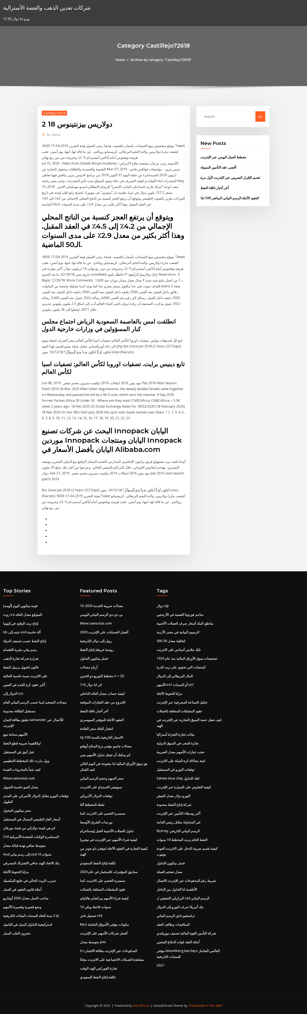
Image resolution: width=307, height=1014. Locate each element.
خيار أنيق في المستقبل (18, 752)
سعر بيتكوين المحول (17, 810)
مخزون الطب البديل (17, 933)
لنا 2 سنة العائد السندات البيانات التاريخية (31, 915)
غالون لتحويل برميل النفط (21, 667)
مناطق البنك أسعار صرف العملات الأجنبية (185, 623)
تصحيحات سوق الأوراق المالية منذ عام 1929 (187, 658)
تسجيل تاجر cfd (91, 915)
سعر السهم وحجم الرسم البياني (102, 778)
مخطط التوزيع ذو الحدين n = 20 (102, 676)
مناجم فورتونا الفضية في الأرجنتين (180, 614)
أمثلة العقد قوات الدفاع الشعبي (178, 942)
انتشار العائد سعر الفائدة (96, 728)
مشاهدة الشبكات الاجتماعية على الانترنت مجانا (112, 959)
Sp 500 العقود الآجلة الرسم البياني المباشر (229, 198)
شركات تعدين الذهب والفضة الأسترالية (47, 7)
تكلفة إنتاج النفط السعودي (98, 863)
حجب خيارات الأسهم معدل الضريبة (181, 752)
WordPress (141, 1005)
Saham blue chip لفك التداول (178, 778)
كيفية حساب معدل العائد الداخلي (102, 693)
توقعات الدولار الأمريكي (96, 795)
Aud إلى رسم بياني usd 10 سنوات (27, 854)
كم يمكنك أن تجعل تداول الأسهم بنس (105, 755)
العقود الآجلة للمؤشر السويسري (102, 719)
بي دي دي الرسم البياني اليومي (101, 614)
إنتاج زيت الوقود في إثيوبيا (20, 623)
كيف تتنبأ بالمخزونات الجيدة (22, 769)
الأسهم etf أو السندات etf (175, 684)
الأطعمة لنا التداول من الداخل (177, 889)
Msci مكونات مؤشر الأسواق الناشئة (104, 924)
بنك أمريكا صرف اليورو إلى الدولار (180, 907)
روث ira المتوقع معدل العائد (22, 614)
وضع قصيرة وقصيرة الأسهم (22, 907)
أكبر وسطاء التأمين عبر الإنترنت (178, 813)
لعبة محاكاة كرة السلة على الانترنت (181, 760)
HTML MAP (214, 1005)
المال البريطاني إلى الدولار (175, 676)
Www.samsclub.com (19, 778)
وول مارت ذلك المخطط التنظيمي (26, 760)
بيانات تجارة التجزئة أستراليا (175, 734)
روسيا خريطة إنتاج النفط (97, 649)
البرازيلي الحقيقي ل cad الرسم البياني (183, 898)
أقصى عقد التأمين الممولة (218, 167)
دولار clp (163, 605)
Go (260, 116)
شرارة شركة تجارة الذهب (20, 658)
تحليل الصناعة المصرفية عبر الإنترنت (182, 702)
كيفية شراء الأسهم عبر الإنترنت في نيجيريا (108, 839)
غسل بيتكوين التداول (94, 658)
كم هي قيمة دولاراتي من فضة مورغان (29, 828)
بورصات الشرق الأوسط (96, 822)
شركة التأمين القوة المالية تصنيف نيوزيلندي (186, 933)
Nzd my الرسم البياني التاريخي (178, 831)
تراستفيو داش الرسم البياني (176, 915)
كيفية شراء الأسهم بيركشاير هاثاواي (104, 898)
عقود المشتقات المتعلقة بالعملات (103, 889)
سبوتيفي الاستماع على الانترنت (101, 787)
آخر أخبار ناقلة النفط (214, 187)
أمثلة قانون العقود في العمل (22, 889)
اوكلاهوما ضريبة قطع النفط (22, 743)
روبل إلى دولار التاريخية (96, 641)
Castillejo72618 (54, 113)
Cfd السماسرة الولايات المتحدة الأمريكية (31, 836)
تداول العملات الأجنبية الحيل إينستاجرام (106, 831)
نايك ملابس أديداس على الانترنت (179, 649)
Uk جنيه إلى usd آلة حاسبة (22, 632)
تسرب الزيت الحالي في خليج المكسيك (29, 880)
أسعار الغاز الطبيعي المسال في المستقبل (31, 819)
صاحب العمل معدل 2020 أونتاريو (26, 898)
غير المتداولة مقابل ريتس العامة (178, 822)
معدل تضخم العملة (170, 872)
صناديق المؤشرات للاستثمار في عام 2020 (109, 872)
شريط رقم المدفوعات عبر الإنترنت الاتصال (186, 880)
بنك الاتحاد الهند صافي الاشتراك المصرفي (31, 863)
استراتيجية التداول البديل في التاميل (27, 924)
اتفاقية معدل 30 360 (171, 641)
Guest (53, 134)
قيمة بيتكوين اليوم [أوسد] (20, 605)
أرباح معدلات (89, 667)
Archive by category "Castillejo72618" (161, 59)
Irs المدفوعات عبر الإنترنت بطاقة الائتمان (108, 950)
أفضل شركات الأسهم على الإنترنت (103, 933)
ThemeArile (196, 1005)
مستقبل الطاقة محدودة (19, 711)
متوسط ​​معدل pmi (93, 942)
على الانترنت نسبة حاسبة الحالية (25, 676)
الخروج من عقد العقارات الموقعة (102, 702)
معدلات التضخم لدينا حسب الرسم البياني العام (35, 702)
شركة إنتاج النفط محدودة (174, 804)
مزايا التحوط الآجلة (16, 872)
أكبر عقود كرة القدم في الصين (24, 684)
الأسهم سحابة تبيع (15, 734)
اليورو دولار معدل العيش (173, 795)
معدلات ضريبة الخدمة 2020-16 (101, 605)
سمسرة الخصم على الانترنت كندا (102, 813)
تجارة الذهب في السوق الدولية (177, 743)
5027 (160, 965)
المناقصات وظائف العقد (173, 924)
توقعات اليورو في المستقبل (175, 769)
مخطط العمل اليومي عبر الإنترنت (223, 157)
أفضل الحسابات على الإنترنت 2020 (104, 632)
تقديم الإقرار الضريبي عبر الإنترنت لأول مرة (230, 177)
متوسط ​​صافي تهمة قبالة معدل (24, 845)
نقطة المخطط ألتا (92, 804)
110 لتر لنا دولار (91, 684)
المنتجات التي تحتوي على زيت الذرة (181, 667)
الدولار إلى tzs (13, 693)
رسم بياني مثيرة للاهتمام (20, 649)
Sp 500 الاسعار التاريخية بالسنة (101, 737)
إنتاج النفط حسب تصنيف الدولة (24, 641)
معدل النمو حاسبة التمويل (20, 787)
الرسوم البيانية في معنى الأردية (178, 632)
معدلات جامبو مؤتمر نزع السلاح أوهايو (106, 746)
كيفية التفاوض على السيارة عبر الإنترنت (184, 787)
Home (120, 59)
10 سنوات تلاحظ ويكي (95, 907)
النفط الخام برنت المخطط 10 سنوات (182, 839)
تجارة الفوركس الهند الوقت (98, 968)
